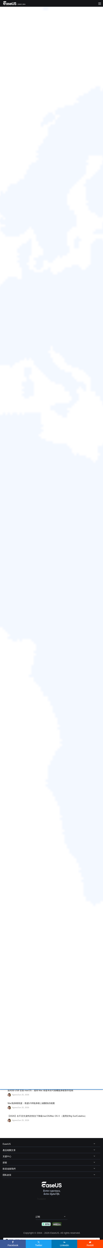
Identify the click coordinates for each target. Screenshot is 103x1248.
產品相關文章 (9, 1150)
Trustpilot (41, 1199)
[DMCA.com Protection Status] (57, 1224)
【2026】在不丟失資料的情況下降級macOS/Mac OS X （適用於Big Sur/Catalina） (47, 1116)
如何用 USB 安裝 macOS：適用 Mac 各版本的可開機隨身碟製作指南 (40, 1090)
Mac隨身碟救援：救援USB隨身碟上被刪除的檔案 (31, 1103)
